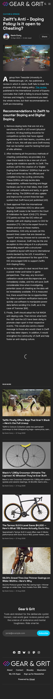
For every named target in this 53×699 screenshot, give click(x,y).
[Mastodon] (34, 652)
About (9, 670)
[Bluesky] (24, 652)
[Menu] (49, 4)
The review (40, 87)
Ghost (32, 679)
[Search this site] (45, 4)
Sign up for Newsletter (34, 674)
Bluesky (30, 670)
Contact (19, 670)
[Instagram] (39, 652)
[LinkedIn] (19, 652)
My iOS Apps (14, 674)
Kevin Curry (16, 35)
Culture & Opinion (11, 14)
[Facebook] (14, 652)
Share (44, 36)
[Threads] (29, 652)
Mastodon (41, 670)
